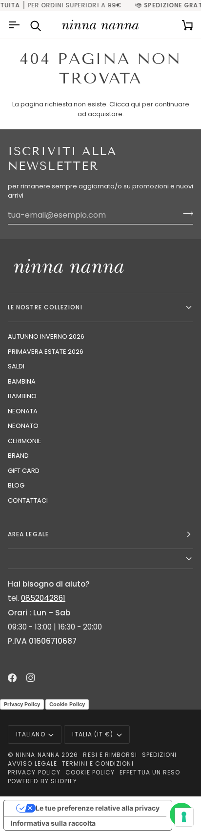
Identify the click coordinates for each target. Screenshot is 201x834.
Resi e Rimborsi (110, 755)
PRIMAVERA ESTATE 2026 (45, 351)
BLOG (16, 485)
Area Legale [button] (28, 534)
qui (136, 104)
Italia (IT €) (92, 734)
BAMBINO (22, 396)
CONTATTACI (28, 500)
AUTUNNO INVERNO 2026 (46, 336)
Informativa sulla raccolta (53, 823)
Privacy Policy (22, 704)
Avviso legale (32, 763)
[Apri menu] (15, 25)
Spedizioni (159, 755)
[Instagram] (30, 677)
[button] (100, 559)
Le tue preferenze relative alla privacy (98, 808)
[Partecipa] (185, 214)
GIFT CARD (24, 470)
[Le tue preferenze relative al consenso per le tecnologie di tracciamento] (184, 817)
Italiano (30, 734)
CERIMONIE (24, 441)
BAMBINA (22, 381)
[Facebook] (12, 677)
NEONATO (23, 425)
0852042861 (43, 598)
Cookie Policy (67, 704)
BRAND (18, 455)
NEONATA (23, 411)
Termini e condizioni (98, 763)
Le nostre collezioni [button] (45, 307)
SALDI (16, 366)
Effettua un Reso (150, 772)
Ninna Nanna (38, 755)
